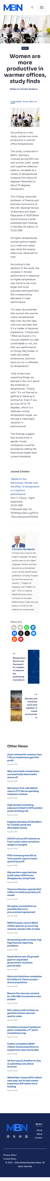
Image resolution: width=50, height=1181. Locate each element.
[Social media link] (8, 1136)
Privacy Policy (10, 1155)
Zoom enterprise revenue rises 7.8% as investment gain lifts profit (24, 757)
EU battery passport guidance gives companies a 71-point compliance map (24, 1030)
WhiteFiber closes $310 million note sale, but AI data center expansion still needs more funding (24, 1082)
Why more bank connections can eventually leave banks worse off (23, 774)
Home (39, 1130)
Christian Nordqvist (29, 89)
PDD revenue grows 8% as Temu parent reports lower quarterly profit (22, 858)
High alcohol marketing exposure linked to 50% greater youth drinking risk (25, 808)
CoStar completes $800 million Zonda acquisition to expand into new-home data (23, 1046)
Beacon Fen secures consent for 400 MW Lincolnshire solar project (24, 996)
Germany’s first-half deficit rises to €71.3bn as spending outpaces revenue (23, 791)
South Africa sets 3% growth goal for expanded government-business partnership (23, 961)
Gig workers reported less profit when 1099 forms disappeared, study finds (22, 875)
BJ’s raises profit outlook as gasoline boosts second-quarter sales (22, 1013)
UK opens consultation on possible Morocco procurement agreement (21, 909)
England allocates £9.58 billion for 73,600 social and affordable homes (24, 824)
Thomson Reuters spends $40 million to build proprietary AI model (24, 892)
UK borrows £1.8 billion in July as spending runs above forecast (24, 1063)
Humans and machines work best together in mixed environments (31, 708)
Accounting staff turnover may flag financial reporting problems (24, 942)
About (39, 1134)
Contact (38, 1137)
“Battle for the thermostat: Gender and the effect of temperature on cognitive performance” (25, 487)
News (25, 48)
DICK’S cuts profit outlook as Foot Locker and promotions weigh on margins (23, 841)
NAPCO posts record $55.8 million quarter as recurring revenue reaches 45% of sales (23, 925)
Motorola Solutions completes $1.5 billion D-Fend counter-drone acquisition (24, 979)
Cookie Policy (9, 1159)
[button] (32, 7)
